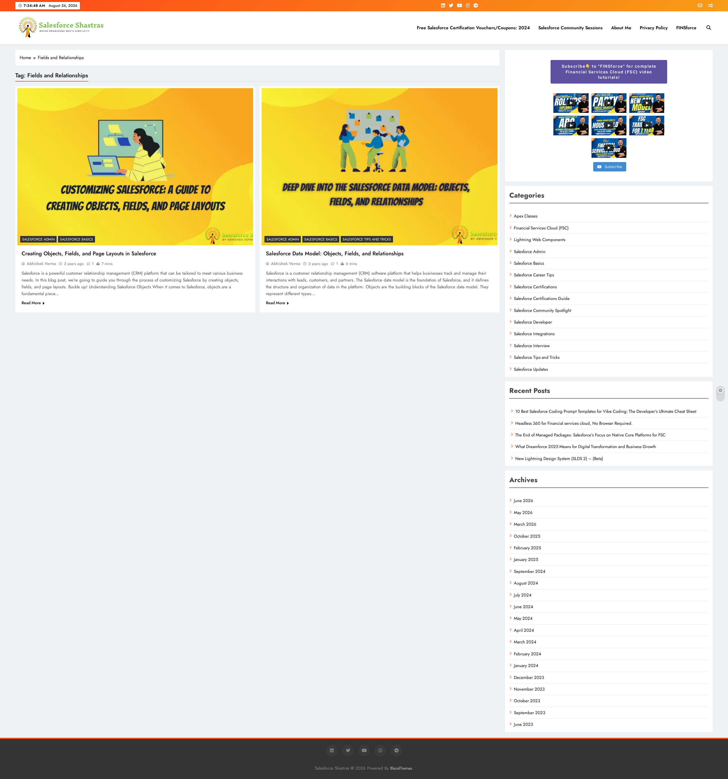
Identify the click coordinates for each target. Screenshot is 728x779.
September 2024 (529, 571)
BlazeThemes (401, 768)
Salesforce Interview (532, 346)
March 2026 (525, 524)
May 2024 (523, 618)
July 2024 (522, 595)
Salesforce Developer (533, 322)
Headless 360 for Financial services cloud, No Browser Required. (573, 423)
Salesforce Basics (76, 239)
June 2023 (523, 724)
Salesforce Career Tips (534, 275)
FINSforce (686, 27)
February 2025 (527, 548)
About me (621, 27)
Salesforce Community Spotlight (542, 310)
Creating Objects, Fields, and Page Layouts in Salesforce (89, 253)
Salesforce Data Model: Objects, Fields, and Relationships (335, 253)
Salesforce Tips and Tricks (367, 239)
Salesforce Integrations (534, 334)
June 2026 (523, 501)
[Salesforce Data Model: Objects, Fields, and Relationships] (379, 166)
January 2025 (526, 559)
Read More (31, 303)
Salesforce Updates (531, 369)
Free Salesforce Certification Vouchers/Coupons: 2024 (473, 27)
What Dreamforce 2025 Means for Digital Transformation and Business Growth (585, 447)
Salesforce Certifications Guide (542, 298)
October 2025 (527, 536)
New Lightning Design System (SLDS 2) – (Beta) (559, 458)
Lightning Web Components (539, 240)
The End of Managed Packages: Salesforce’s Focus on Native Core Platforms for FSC (590, 435)
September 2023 (529, 713)
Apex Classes (525, 216)
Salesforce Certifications (535, 287)
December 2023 (529, 677)
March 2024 (525, 642)
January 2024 (526, 665)
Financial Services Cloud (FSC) (541, 228)
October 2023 (527, 701)
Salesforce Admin (38, 239)
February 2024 (527, 654)
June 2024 (523, 607)
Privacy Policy (654, 27)
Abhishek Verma (41, 263)
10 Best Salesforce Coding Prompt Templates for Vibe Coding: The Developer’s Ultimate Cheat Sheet (605, 411)
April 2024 (524, 630)
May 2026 (523, 512)
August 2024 (526, 583)
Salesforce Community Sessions (570, 27)
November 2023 (529, 689)
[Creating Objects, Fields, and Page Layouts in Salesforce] (135, 166)
